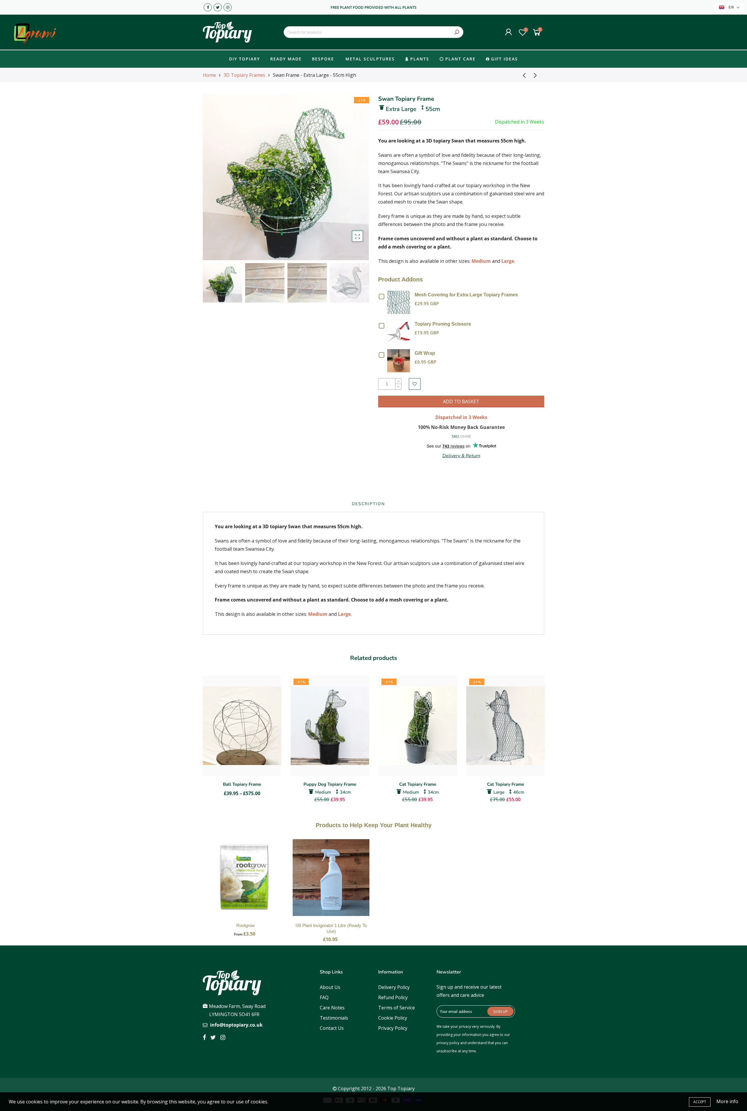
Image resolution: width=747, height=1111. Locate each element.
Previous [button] (217, 177)
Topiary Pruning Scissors (443, 323)
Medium (481, 261)
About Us (330, 987)
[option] (286, 177)
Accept (699, 1101)
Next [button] (354, 177)
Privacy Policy (392, 1028)
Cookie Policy (392, 1018)
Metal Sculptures (370, 59)
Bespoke (323, 59)
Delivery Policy (394, 987)
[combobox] (373, 32)
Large (507, 261)
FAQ (324, 997)
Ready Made (286, 59)
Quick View (400, 302)
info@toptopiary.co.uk (236, 1025)
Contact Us (332, 1028)
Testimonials (334, 1018)
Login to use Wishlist (414, 384)
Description (368, 504)
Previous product (522, 75)
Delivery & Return (461, 456)
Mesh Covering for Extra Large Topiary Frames (466, 294)
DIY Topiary (244, 59)
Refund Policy (393, 997)
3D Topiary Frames (244, 75)
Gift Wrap (425, 353)
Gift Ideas (504, 59)
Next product (537, 75)
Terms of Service (396, 1007)
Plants (419, 59)
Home (209, 75)
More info (727, 1101)
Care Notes (332, 1007)
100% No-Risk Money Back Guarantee (461, 427)
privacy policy (448, 1042)
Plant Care (460, 59)
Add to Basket (245, 883)
